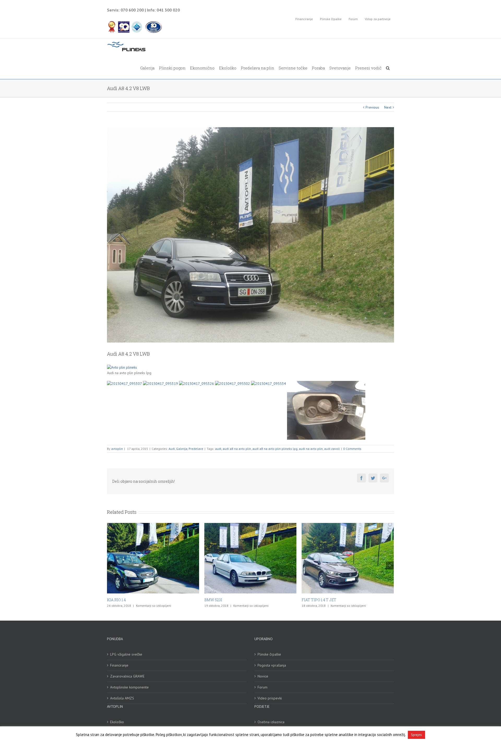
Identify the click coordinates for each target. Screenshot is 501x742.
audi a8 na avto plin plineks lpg (274, 449)
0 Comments (352, 449)
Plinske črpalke (269, 654)
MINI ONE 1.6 (313, 599)
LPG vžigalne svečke (126, 654)
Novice (263, 676)
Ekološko (117, 722)
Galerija (181, 449)
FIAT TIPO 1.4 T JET (221, 599)
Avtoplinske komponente (129, 687)
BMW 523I (116, 599)
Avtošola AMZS (122, 698)
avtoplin (117, 449)
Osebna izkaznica (271, 722)
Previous (372, 107)
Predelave (196, 449)
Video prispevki (270, 698)
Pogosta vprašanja (272, 665)
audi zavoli (332, 449)
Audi (172, 449)
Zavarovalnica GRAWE (127, 676)
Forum (262, 687)
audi (218, 449)
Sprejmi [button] (416, 735)
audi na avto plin (311, 449)
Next (387, 107)
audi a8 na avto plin (237, 449)
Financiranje (119, 665)
